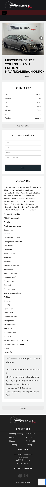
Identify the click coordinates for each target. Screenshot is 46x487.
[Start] (18, 5)
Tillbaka (23, 408)
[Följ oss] (26, 476)
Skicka (23, 168)
